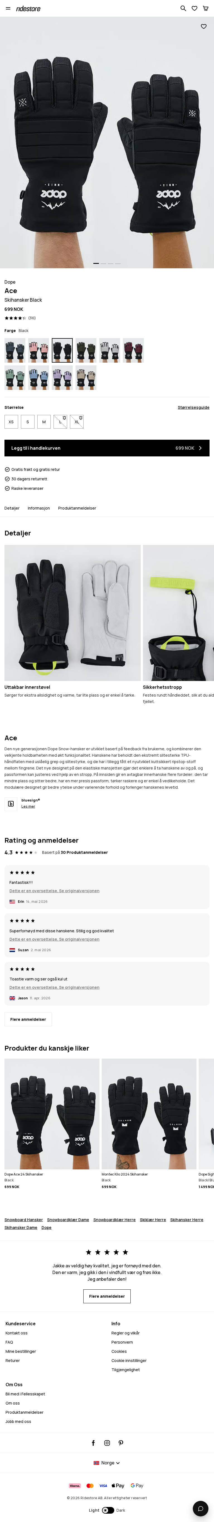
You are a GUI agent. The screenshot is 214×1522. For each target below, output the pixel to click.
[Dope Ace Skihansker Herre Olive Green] (86, 350)
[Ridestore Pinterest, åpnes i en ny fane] (121, 1443)
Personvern (122, 1342)
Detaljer (12, 508)
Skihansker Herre (186, 1219)
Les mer (28, 806)
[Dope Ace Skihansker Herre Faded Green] (14, 377)
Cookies (119, 1351)
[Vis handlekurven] (205, 8)
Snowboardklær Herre (114, 1219)
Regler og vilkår (125, 1333)
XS (11, 421)
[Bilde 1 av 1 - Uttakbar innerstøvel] (72, 613)
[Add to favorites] (204, 26)
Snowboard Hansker (23, 1219)
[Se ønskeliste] (194, 8)
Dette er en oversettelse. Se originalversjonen (54, 890)
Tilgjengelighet (125, 1369)
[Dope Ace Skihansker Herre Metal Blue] (14, 350)
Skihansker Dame (20, 1227)
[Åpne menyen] (8, 8)
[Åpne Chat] (200, 1508)
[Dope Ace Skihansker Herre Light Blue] (38, 377)
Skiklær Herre (153, 1219)
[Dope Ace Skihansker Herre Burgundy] (133, 350)
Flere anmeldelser (28, 1019)
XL (79, 421)
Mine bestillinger (21, 1351)
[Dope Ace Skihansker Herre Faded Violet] (62, 377)
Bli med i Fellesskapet (25, 1393)
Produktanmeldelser (77, 508)
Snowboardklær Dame (68, 1219)
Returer (13, 1360)
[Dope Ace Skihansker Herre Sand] (86, 377)
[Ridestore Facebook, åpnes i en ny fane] (93, 1443)
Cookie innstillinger (129, 1360)
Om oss (13, 1403)
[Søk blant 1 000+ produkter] (183, 8)
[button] (107, 1510)
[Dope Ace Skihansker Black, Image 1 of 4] (107, 142)
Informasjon (39, 508)
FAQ (9, 1342)
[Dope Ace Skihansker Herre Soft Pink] (38, 350)
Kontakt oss (17, 1333)
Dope (47, 1227)
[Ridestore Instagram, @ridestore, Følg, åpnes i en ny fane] (107, 1443)
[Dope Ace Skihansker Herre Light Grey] (109, 350)
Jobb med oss (18, 1421)
